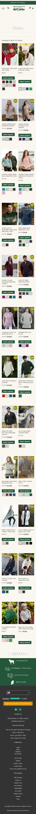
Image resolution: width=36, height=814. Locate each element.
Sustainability (18, 788)
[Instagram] (20, 709)
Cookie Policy (18, 766)
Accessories (18, 754)
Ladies (18, 747)
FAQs (18, 799)
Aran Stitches (18, 785)
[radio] (3, 81)
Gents (18, 749)
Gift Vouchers (18, 777)
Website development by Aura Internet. (18, 810)
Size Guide (18, 791)
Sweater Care (18, 783)
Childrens (18, 752)
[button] (3, 8)
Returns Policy (18, 763)
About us (18, 780)
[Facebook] (16, 709)
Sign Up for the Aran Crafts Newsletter (18, 704)
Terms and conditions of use (18, 769)
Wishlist (18, 761)
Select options (8, 78)
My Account (18, 758)
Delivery (18, 796)
